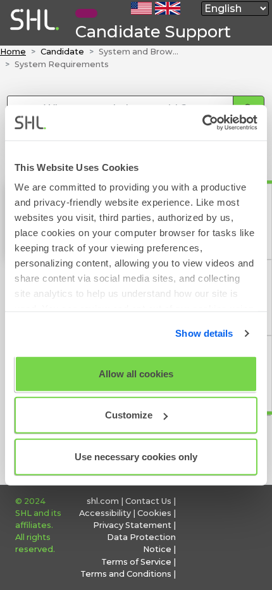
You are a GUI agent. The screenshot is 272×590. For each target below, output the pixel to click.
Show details (204, 333)
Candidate (62, 51)
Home (13, 51)
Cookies (154, 513)
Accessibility (105, 513)
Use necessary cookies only (136, 456)
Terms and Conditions (125, 574)
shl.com (103, 501)
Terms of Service (136, 562)
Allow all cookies (136, 373)
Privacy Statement (132, 525)
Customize (128, 415)
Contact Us (148, 501)
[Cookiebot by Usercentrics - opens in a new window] (202, 123)
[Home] (33, 39)
